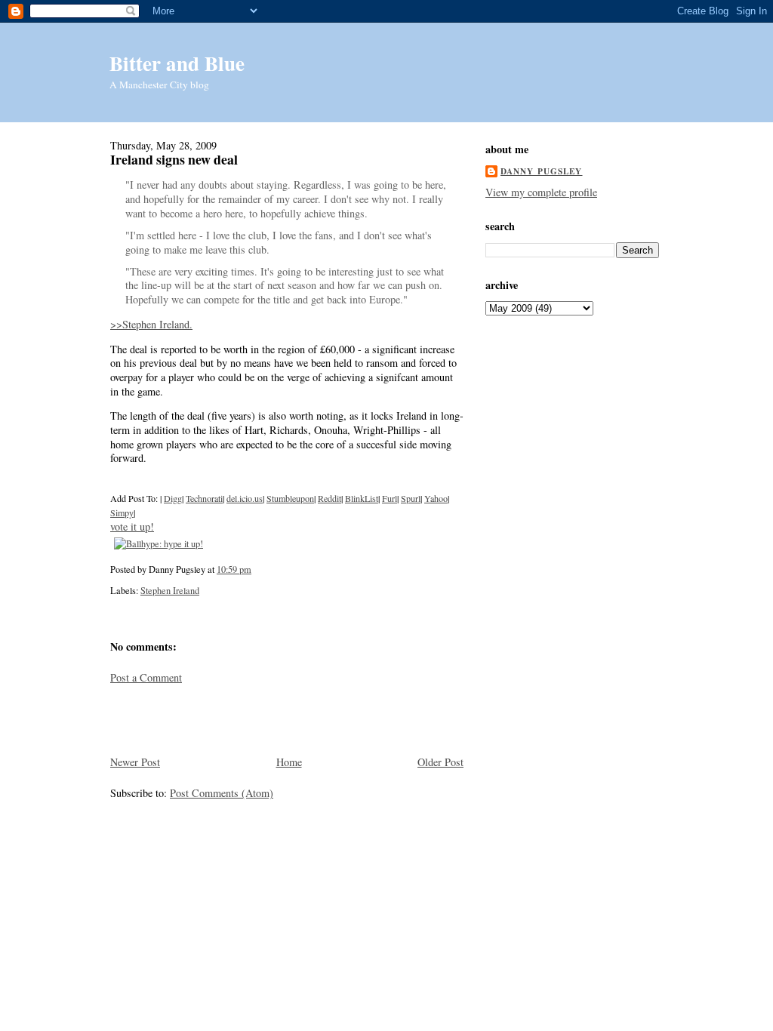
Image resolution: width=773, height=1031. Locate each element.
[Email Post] (255, 569)
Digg (173, 498)
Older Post (440, 762)
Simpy (122, 512)
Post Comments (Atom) (221, 793)
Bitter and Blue (177, 63)
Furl (389, 498)
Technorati (204, 498)
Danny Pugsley (541, 171)
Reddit (329, 498)
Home (289, 762)
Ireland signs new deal (174, 159)
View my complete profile (541, 192)
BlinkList (361, 498)
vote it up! (132, 526)
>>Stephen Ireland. (151, 324)
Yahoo (436, 498)
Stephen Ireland (169, 590)
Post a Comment (146, 677)
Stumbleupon (290, 498)
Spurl (410, 498)
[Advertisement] (198, 718)
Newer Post (135, 762)
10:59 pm (234, 569)
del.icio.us (244, 498)
